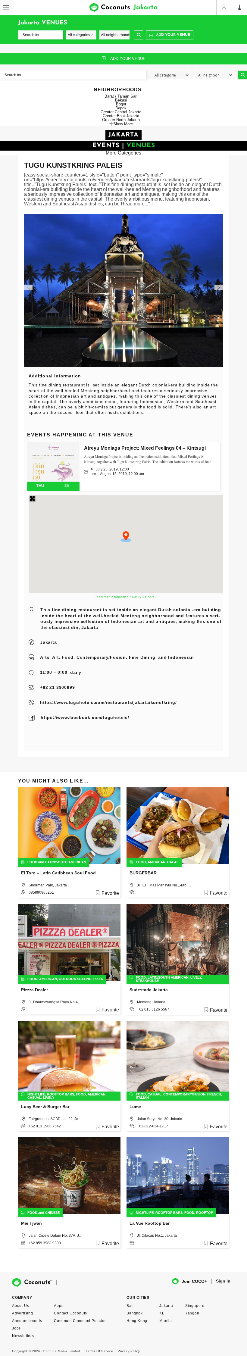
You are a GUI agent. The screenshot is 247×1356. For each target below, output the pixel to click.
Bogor (121, 104)
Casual (34, 1097)
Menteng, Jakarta (151, 1002)
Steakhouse (147, 981)
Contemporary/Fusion (101, 657)
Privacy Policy (129, 1351)
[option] (123, 290)
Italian (142, 1097)
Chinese (52, 1212)
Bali (130, 1306)
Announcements (27, 1321)
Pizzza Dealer (34, 989)
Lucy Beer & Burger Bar (45, 1106)
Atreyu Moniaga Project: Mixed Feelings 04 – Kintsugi (145, 448)
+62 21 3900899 (57, 687)
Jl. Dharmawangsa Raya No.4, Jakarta (56, 1002)
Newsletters (23, 1336)
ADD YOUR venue (127, 58)
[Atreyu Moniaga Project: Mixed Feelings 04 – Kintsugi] (53, 462)
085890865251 (41, 892)
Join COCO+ (194, 1281)
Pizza (98, 979)
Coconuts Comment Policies (80, 1321)
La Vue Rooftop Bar (150, 1223)
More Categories (123, 152)
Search (138, 34)
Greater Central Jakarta (121, 112)
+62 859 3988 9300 (45, 1243)
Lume (135, 1106)
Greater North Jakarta (121, 119)
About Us (20, 1306)
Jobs (16, 1328)
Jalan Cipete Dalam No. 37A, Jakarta (56, 1235)
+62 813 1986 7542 (45, 1126)
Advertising (22, 1313)
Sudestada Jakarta (149, 989)
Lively (195, 977)
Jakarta (48, 642)
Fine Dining (142, 657)
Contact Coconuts (70, 1313)
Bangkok (135, 1313)
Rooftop (204, 1212)
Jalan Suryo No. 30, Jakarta (159, 1119)
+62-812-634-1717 (152, 1126)
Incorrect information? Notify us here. (125, 596)
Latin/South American (65, 862)
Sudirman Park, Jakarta (48, 885)
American (156, 862)
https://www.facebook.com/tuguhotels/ (85, 717)
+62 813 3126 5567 (153, 1009)
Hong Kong (137, 1321)
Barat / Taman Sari (121, 96)
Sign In (223, 1281)
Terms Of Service (99, 1351)
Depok (121, 108)
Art (55, 657)
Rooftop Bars (60, 1094)
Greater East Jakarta (121, 116)
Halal (173, 862)
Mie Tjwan (31, 1223)
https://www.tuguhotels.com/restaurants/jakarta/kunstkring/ (108, 702)
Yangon (192, 1313)
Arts (44, 657)
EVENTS (106, 145)
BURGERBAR (143, 872)
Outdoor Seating (75, 979)
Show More (123, 124)
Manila (165, 1321)
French (214, 1094)
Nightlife (36, 1094)
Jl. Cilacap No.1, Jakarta (157, 1235)
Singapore (195, 1306)
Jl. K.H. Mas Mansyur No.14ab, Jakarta (164, 885)
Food (67, 657)
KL (161, 1313)
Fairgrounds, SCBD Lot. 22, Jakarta (56, 1119)
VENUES (141, 145)
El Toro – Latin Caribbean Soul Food (58, 872)
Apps (58, 1306)
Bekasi (121, 100)
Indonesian (181, 657)
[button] (126, 536)
